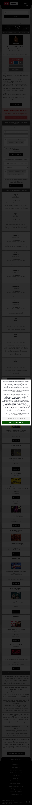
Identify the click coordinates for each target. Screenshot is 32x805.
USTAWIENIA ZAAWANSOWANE (16, 418)
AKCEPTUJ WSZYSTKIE (16, 422)
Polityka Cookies (18, 414)
